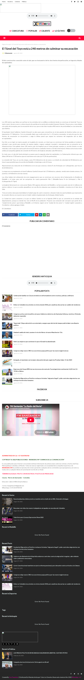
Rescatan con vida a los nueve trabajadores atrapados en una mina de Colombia (39, 508)
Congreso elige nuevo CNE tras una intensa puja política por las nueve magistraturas (41, 351)
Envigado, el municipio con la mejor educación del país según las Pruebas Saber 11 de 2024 (43, 360)
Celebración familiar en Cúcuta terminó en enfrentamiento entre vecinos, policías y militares (44, 295)
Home (4, 1)
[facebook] (72, 1)
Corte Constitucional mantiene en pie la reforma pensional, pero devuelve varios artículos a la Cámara (47, 565)
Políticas (24, 1)
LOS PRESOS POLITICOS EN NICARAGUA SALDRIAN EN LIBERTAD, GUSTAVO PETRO (41, 653)
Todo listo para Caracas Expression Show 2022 (29, 517)
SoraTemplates (13, 677)
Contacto (17, 1)
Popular (32, 31)
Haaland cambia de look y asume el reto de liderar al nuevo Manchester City (38, 332)
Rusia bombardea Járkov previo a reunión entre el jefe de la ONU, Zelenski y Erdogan (41, 499)
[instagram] (78, 1)
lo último (60, 31)
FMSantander (8, 53)
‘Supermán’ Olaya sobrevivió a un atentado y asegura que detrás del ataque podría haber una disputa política (46, 324)
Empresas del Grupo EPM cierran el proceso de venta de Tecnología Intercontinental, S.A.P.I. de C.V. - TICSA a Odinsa (46, 370)
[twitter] (75, 1)
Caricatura (18, 31)
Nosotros (10, 1)
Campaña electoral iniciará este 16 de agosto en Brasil (31, 662)
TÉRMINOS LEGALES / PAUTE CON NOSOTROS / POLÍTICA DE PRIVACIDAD (28, 474)
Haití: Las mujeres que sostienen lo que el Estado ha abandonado (34, 341)
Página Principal (6, 44)
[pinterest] (81, 1)
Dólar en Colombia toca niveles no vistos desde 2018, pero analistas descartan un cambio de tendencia (47, 305)
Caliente (45, 31)
